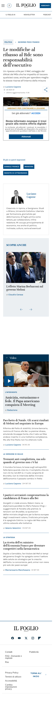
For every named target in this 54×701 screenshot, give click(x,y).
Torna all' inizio (36, 674)
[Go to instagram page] (32, 637)
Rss (7, 661)
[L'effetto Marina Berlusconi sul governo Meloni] (26, 266)
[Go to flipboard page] (39, 637)
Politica (8, 42)
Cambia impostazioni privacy (11, 686)
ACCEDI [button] (35, 113)
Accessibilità (11, 680)
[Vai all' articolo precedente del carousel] (21, 308)
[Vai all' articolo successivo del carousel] (31, 308)
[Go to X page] (26, 637)
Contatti (8, 651)
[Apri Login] (9, 5)
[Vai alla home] (26, 5)
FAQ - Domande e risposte (13, 656)
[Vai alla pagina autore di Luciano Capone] (14, 195)
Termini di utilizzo (13, 676)
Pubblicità (34, 651)
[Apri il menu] (3, 6)
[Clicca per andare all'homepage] (26, 628)
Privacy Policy (11, 672)
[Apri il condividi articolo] (46, 90)
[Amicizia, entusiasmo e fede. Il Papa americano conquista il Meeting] (26, 372)
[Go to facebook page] (12, 637)
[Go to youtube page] (19, 637)
